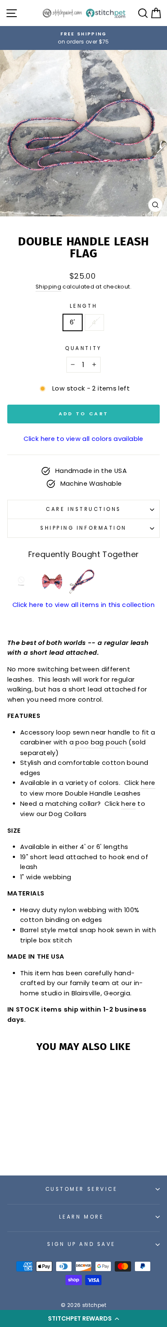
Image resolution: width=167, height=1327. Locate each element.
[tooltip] (21, 581)
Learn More (81, 1216)
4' (95, 322)
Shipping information (83, 528)
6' (72, 322)
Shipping (48, 286)
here (148, 783)
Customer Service (81, 1189)
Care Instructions (83, 509)
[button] (83, 1318)
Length (83, 306)
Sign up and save (81, 1244)
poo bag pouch (101, 742)
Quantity (83, 348)
